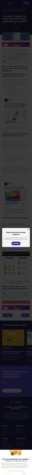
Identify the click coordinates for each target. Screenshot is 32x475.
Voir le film (16, 243)
